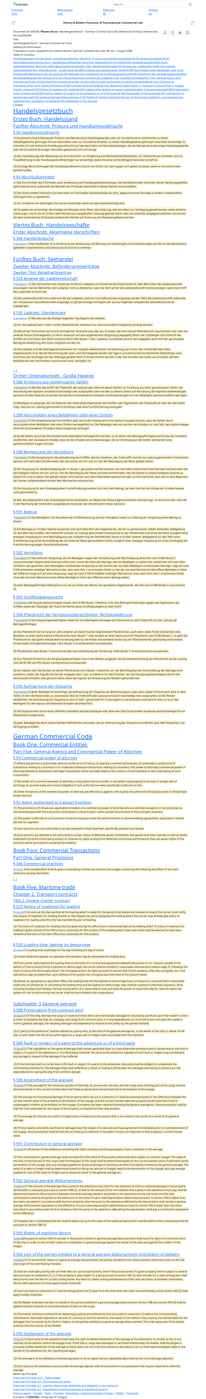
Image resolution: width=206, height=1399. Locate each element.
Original (18, 869)
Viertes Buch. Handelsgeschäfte (54, 62)
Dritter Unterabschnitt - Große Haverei (53, 70)
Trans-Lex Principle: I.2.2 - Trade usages (37, 1378)
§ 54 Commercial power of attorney (72, 82)
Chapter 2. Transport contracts (147, 85)
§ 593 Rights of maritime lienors (99, 97)
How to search (22, 1393)
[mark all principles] (165, 33)
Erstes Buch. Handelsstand (53, 58)
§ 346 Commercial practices (80, 85)
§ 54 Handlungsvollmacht (149, 58)
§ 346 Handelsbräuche (137, 62)
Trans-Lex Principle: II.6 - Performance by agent (41, 1381)
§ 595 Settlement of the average (78, 101)
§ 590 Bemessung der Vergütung (42, 74)
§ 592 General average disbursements (56, 97)
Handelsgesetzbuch (25, 58)
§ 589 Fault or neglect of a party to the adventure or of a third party (78, 93)
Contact (37, 1393)
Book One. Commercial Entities (125, 78)
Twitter (120, 1393)
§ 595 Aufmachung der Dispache (55, 78)
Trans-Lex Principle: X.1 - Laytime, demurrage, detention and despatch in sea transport (65, 1385)
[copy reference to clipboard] (172, 33)
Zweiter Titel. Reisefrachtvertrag (95, 66)
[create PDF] (187, 33)
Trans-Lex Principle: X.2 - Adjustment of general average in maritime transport (60, 1389)
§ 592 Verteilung (87, 74)
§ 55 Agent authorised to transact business (120, 82)
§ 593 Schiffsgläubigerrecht (113, 74)
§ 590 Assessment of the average (139, 93)
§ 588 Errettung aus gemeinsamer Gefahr (102, 70)
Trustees (58, 1393)
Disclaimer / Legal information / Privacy (90, 1393)
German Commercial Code (91, 78)
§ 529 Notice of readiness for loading (55, 89)
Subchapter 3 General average (147, 89)
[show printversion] (180, 33)
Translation (20, 244)
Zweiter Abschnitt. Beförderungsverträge (51, 66)
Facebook (132, 1393)
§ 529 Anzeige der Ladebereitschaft (136, 66)
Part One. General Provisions (46, 85)
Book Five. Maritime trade (113, 85)
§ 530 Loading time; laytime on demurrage (103, 89)
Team (48, 1393)
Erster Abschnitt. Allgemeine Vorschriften (99, 62)
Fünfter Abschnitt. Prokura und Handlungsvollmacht (102, 58)
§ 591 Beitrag (70, 74)
